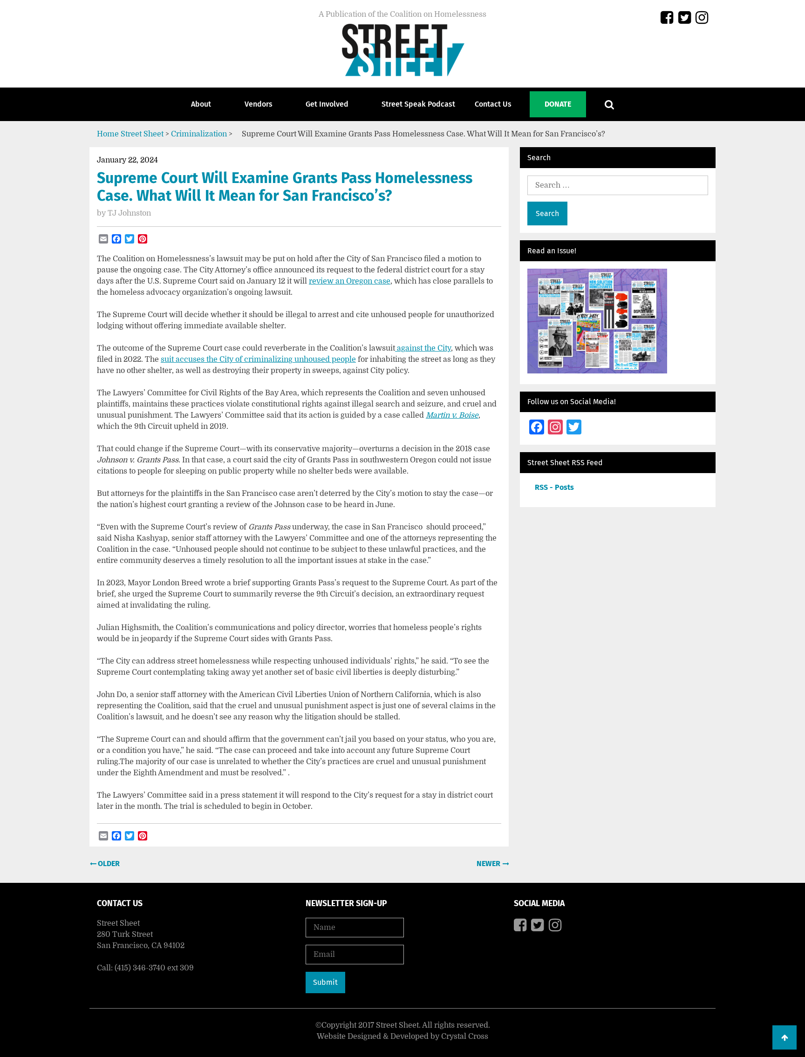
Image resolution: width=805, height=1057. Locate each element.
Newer (489, 863)
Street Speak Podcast (418, 104)
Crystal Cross (464, 1036)
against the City (423, 348)
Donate (558, 104)
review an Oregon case (349, 281)
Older (108, 863)
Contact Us (493, 104)
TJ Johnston (129, 213)
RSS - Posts (554, 487)
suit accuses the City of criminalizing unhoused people (258, 359)
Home (108, 134)
